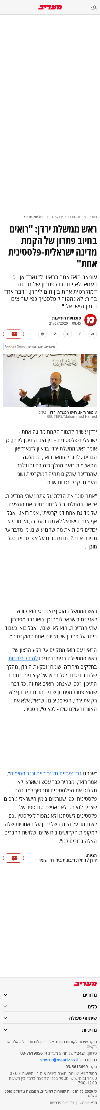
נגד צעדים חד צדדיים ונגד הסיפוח (45, 773)
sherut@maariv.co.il (59, 1060)
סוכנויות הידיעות (66, 318)
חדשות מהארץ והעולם (66, 216)
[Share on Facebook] (80, 334)
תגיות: (91, 855)
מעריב (92, 216)
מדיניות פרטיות (62, 1102)
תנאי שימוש (87, 1102)
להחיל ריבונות (23, 658)
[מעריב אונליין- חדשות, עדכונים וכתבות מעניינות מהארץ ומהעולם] (50, 7)
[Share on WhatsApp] (55, 334)
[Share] (92, 334)
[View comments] (13, 334)
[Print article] (42, 334)
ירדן (93, 860)
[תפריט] (95, 7)
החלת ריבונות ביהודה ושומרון (61, 860)
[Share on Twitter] (67, 334)
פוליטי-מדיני (34, 216)
